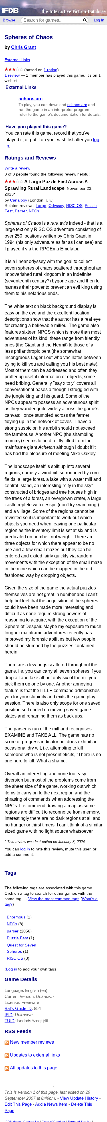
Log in (11, 969)
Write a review (17, 168)
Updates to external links (35, 1055)
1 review (12, 75)
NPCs (34, 211)
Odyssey (56, 206)
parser (13, 931)
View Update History (79, 1098)
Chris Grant (23, 47)
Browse (9, 20)
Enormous (16, 917)
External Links (17, 60)
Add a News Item (51, 1104)
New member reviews (32, 1042)
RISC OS (74, 206)
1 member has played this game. (55, 75)
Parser (21, 211)
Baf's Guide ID (18, 1008)
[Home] (53, 8)
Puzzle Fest (17, 938)
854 (37, 1008)
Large (41, 206)
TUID (10, 1020)
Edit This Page (18, 1104)
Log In (99, 20)
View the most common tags (53, 899)
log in (25, 849)
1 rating (50, 70)
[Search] (85, 20)
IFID (9, 1014)
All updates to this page (33, 1067)
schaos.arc (77, 105)
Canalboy (18, 200)
